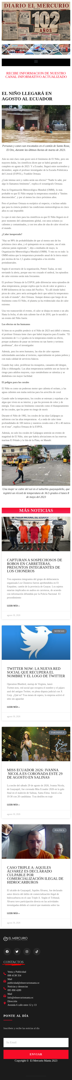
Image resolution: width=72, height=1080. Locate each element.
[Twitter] (17, 951)
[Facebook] (7, 951)
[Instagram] (27, 951)
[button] (36, 61)
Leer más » (13, 606)
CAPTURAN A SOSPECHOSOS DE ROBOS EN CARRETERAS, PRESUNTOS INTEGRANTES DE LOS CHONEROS (34, 565)
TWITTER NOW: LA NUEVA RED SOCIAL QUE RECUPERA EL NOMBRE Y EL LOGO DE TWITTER (36, 672)
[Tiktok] (37, 951)
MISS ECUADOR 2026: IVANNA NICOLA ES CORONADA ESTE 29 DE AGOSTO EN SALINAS (35, 773)
